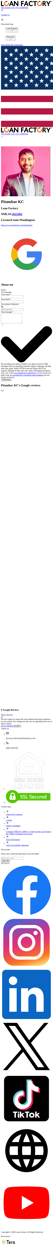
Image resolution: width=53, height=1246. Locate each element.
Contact (9, 820)
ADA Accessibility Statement (17, 845)
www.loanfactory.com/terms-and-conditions (27, 375)
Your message (7, 312)
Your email (6, 299)
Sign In (4, 45)
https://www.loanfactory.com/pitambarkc (17, 225)
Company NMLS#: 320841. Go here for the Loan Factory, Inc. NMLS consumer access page (29, 833)
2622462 (17, 214)
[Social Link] (26, 279)
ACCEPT (17, 726)
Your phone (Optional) (10, 304)
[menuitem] (12, 30)
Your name (6, 294)
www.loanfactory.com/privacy (25, 373)
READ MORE (7, 726)
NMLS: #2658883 (13, 826)
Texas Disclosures (13, 840)
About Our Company (14, 814)
